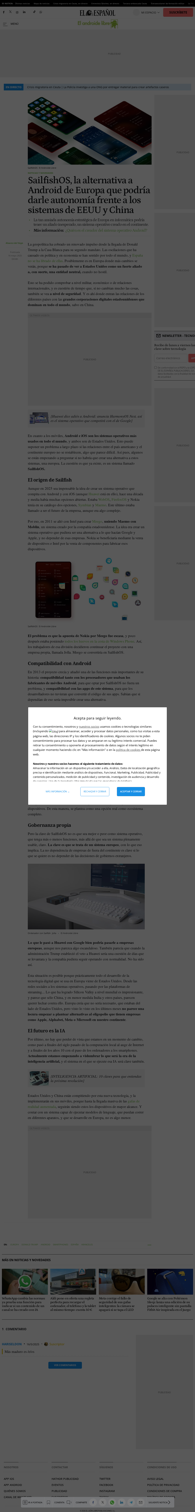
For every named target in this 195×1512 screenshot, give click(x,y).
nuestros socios (89, 726)
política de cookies (128, 750)
